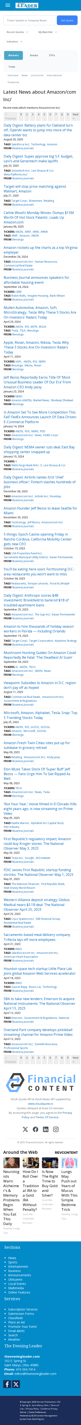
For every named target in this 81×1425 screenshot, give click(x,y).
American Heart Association (21, 957)
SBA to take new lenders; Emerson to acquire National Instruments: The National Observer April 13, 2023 (39, 1003)
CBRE (18, 292)
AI (16, 667)
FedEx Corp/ (50, 435)
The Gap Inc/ (42, 614)
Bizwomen (35, 201)
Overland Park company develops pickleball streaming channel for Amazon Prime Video (38, 1032)
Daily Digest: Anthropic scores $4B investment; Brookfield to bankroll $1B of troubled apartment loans (36, 600)
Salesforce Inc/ (20, 144)
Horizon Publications (47, 1401)
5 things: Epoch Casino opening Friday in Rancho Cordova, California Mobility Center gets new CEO (38, 539)
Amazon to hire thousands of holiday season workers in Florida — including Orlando (39, 629)
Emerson (16, 1018)
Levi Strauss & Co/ (42, 170)
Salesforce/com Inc (23, 953)
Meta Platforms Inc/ (15, 174)
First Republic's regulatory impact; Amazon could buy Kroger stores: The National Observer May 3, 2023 (37, 843)
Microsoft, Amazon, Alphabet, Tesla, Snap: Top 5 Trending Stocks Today (40, 715)
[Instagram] (55, 1130)
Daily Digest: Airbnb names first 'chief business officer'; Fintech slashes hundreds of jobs (40, 482)
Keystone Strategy (66, 641)
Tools (11, 66)
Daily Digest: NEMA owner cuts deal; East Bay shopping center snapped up (39, 449)
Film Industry (11, 827)
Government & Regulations (20, 701)
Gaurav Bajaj (19, 987)
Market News (41, 400)
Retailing (49, 201)
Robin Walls (18, 295)
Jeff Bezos (34, 522)
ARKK (36, 232)
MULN (42, 326)
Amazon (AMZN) (21, 400)
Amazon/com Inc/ (22, 261)
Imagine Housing (38, 295)
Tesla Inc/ (17, 858)
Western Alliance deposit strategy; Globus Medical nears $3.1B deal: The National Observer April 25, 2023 (37, 904)
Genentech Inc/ (20, 170)
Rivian (37, 365)
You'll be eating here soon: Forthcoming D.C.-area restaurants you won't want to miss (39, 571)
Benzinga (18, 239)
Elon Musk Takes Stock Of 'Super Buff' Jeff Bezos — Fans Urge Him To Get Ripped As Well (37, 774)
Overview (13, 75)
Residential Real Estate (17, 923)
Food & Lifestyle (60, 583)
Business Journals (23, 148)
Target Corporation (41, 641)
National (64, 1018)
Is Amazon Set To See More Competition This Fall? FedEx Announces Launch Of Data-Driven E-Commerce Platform (40, 417)
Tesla (14, 330)
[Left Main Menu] (7, 5)
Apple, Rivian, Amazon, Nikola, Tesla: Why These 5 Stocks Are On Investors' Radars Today (36, 347)
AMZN (19, 232)
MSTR (34, 326)
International (54, 75)
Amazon (52, 144)
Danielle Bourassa (46, 1044)
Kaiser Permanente (61, 557)
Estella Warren (20, 823)
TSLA (23, 330)
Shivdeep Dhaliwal (62, 400)
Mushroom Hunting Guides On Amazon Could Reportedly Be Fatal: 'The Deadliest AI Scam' (40, 655)
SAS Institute (43, 858)
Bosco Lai (35, 987)
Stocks (34, 55)
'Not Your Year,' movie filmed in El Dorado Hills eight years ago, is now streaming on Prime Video (40, 809)
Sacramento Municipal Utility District (26, 557)
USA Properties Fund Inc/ (26, 553)
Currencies (37, 75)
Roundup (55, 496)
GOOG (35, 727)
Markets (13, 55)
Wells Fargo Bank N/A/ (24, 465)
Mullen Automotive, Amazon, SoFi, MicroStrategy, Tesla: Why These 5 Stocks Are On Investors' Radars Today (40, 312)
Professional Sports (16, 1048)
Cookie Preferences (37, 1412)
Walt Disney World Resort (19, 888)
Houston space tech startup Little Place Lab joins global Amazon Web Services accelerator (40, 971)
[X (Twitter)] (25, 1130)
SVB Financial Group (48, 919)
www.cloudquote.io (40, 1104)
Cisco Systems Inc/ (22, 919)
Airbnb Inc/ (41, 496)
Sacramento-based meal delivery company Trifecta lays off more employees (37, 937)
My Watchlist (45, 32)
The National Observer (25, 884)
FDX (27, 431)
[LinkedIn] (45, 1130)
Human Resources (46, 261)
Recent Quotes (15, 32)
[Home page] (27, 5)
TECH (32, 667)
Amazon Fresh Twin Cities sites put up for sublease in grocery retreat (37, 745)
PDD (42, 431)
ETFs (52, 55)
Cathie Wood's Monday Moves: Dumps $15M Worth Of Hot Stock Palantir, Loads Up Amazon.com (39, 217)
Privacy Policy (32, 1408)
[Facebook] (35, 1130)
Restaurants (18, 583)
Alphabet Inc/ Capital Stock (47, 823)
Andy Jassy (53, 757)
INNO (18, 949)
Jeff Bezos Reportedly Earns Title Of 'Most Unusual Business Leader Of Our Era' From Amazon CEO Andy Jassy (37, 382)
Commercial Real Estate (18, 265)
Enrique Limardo (38, 583)
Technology (38, 144)
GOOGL (45, 727)
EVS (27, 326)
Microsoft (29, 731)
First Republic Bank (52, 884)
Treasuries (13, 82)
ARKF (28, 232)
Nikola (28, 365)
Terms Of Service (47, 1117)
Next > (75, 116)
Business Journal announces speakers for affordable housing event (36, 280)
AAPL (18, 361)
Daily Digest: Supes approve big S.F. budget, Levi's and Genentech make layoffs (38, 158)
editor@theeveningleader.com (35, 1374)
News (24, 75)
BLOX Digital (38, 1419)
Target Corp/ (19, 201)
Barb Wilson (57, 295)
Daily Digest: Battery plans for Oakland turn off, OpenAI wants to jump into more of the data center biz (38, 130)
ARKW (44, 232)
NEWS (42, 361)
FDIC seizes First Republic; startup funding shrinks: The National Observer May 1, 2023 (38, 872)
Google (29, 858)
